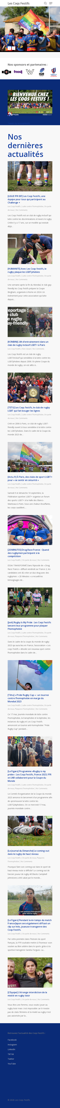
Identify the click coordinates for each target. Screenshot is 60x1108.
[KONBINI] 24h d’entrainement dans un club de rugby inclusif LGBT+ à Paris (28, 343)
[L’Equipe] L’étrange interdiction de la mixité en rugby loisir (27, 994)
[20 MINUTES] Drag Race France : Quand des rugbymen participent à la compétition (28, 553)
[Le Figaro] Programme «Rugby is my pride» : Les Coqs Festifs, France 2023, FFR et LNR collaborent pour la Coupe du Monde (29, 776)
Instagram (12, 1044)
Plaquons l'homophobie (24, 636)
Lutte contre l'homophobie (32, 206)
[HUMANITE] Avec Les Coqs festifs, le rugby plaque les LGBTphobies (27, 270)
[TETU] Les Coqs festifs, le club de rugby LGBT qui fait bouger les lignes (29, 409)
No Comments (21, 210)
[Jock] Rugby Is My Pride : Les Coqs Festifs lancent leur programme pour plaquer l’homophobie (29, 625)
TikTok (11, 1054)
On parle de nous (29, 560)
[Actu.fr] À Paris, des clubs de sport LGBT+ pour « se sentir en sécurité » (30, 478)
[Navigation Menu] (50, 3)
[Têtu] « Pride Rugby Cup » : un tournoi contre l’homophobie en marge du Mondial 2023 (28, 698)
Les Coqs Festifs (18, 3)
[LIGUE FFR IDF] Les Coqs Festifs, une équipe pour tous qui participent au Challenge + (26, 199)
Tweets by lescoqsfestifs (19, 123)
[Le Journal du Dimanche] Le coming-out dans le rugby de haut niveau (28, 852)
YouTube (12, 1063)
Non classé (26, 349)
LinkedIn (11, 1049)
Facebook (12, 1039)
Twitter (11, 1059)
